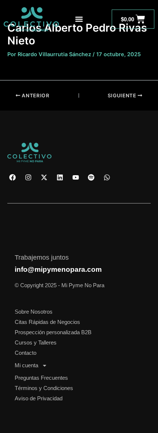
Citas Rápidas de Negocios (47, 322)
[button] (79, 19)
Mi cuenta (26, 365)
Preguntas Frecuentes (41, 378)
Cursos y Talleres (36, 343)
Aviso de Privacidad (38, 398)
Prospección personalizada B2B (53, 332)
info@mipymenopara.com (58, 269)
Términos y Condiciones (44, 388)
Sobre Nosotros (34, 312)
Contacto (25, 353)
